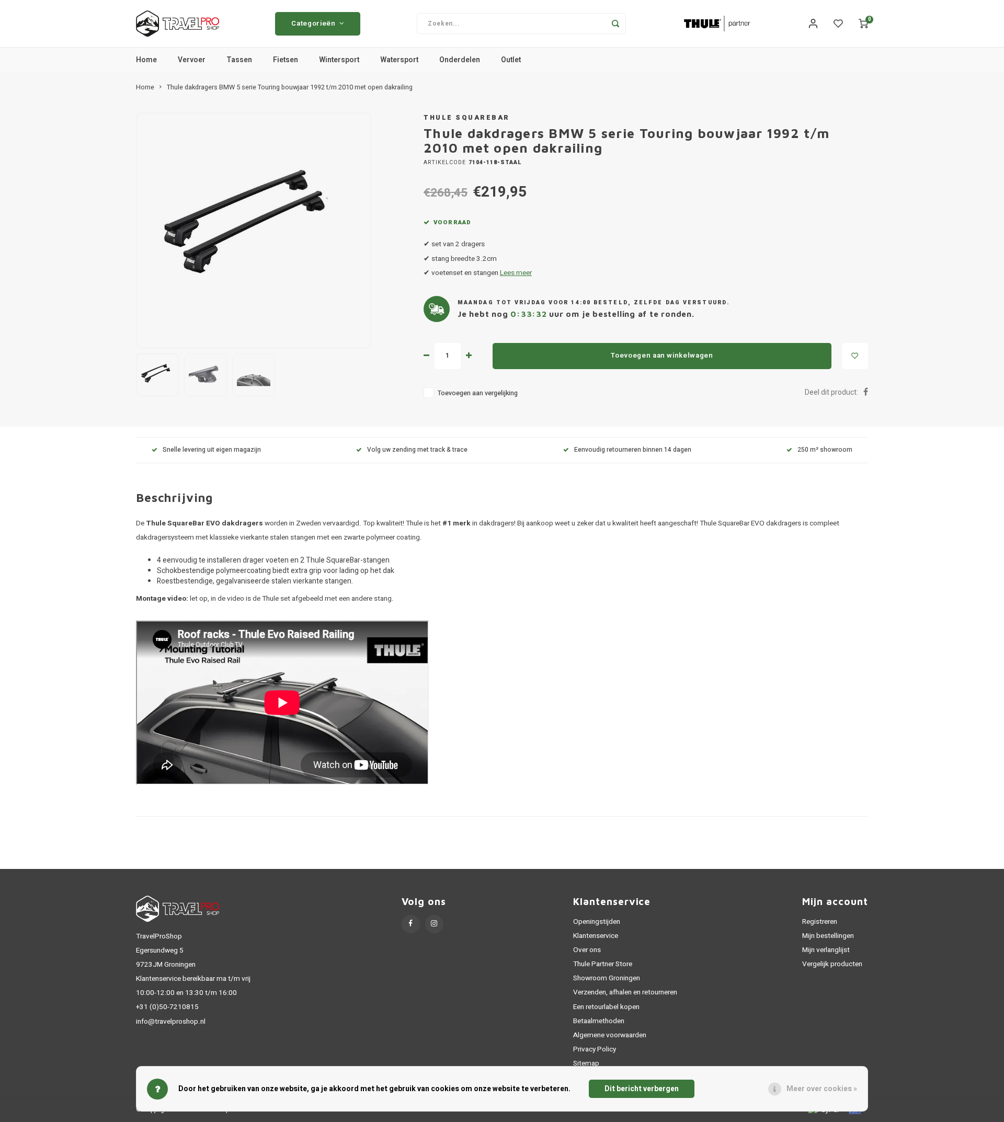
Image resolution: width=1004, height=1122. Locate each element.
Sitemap (586, 1063)
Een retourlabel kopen (606, 1007)
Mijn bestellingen (828, 936)
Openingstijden (596, 922)
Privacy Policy (594, 1049)
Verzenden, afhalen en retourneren (625, 992)
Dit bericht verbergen (641, 1088)
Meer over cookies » (821, 1088)
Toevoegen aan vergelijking (478, 393)
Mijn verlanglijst (826, 950)
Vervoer (192, 59)
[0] (863, 23)
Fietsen (285, 59)
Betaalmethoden (598, 1021)
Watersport (399, 59)
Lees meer (516, 273)
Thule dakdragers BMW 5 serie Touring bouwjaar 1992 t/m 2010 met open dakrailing (290, 87)
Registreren (819, 922)
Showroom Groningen (606, 978)
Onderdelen (459, 59)
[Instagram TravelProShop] (434, 924)
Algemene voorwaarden (609, 1035)
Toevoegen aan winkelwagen (662, 355)
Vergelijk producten (832, 964)
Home (146, 59)
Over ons (587, 950)
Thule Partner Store (602, 964)
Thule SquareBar (467, 117)
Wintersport (339, 59)
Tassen (239, 59)
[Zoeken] (615, 23)
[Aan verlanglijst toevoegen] (855, 356)
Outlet (511, 59)
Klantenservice (595, 936)
